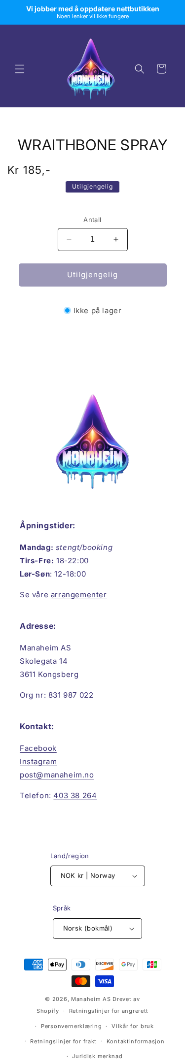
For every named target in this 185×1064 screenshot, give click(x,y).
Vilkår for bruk (132, 1026)
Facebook (38, 748)
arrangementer (79, 594)
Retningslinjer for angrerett (109, 1010)
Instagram (38, 761)
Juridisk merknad (97, 1056)
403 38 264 (75, 795)
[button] (20, 69)
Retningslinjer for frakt (63, 1041)
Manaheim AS (91, 999)
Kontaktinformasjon (136, 1041)
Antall (92, 220)
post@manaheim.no (57, 774)
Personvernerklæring (71, 1026)
